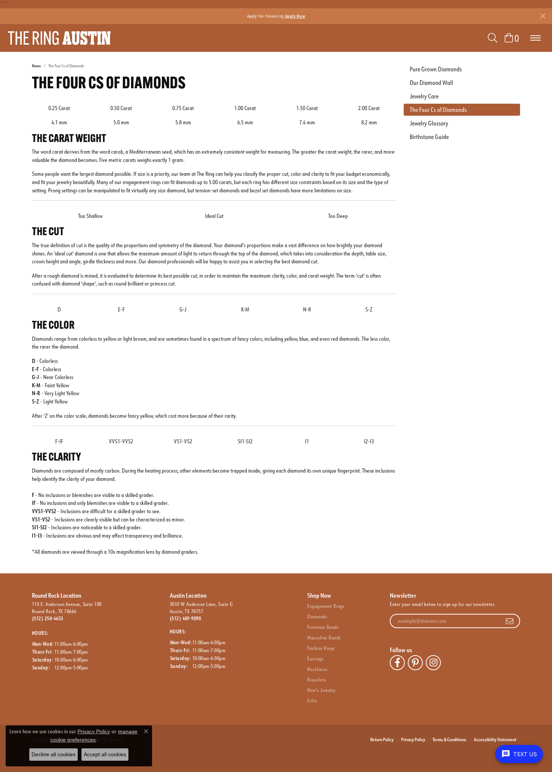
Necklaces (317, 669)
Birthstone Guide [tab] (429, 137)
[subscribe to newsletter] (509, 621)
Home (36, 65)
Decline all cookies (53, 754)
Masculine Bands (324, 638)
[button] (492, 38)
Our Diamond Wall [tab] (431, 82)
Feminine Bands (323, 627)
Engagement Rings (325, 606)
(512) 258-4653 (47, 618)
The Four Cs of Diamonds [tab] (438, 109)
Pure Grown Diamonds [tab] (436, 69)
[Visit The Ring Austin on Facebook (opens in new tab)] (397, 662)
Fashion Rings (321, 648)
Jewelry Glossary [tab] (429, 123)
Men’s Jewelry (321, 690)
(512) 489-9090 (185, 618)
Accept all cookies (105, 754)
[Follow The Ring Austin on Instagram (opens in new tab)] (433, 662)
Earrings (315, 659)
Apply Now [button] (295, 16)
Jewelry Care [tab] (424, 96)
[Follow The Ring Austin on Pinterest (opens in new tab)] (415, 662)
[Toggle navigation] (535, 38)
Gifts (312, 701)
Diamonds (317, 616)
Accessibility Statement (495, 739)
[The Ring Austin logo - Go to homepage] (59, 38)
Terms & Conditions (449, 739)
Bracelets (316, 680)
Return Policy (382, 739)
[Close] (542, 16)
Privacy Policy (413, 739)
